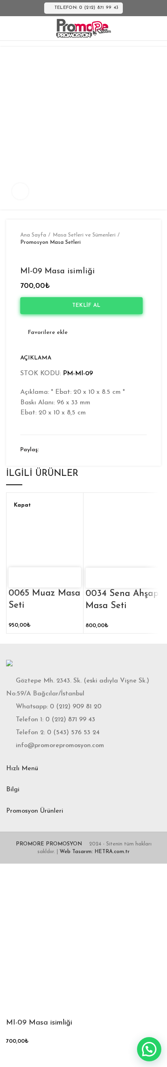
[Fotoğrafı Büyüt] (20, 191)
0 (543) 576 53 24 (73, 732)
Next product (40, 254)
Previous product (24, 254)
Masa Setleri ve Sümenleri (84, 235)
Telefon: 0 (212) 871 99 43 (86, 8)
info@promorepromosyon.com (60, 745)
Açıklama (35, 358)
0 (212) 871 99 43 (70, 719)
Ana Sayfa (33, 235)
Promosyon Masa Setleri (50, 242)
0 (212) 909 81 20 (75, 707)
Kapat (22, 505)
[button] (149, 1049)
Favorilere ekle (48, 333)
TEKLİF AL (84, 305)
